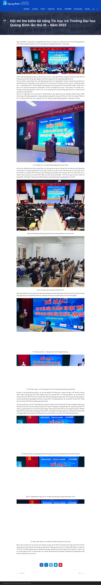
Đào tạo (59, 9)
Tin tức (43, 9)
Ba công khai (78, 9)
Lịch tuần (35, 9)
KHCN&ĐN (68, 9)
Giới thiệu (26, 9)
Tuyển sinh (51, 9)
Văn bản (87, 9)
